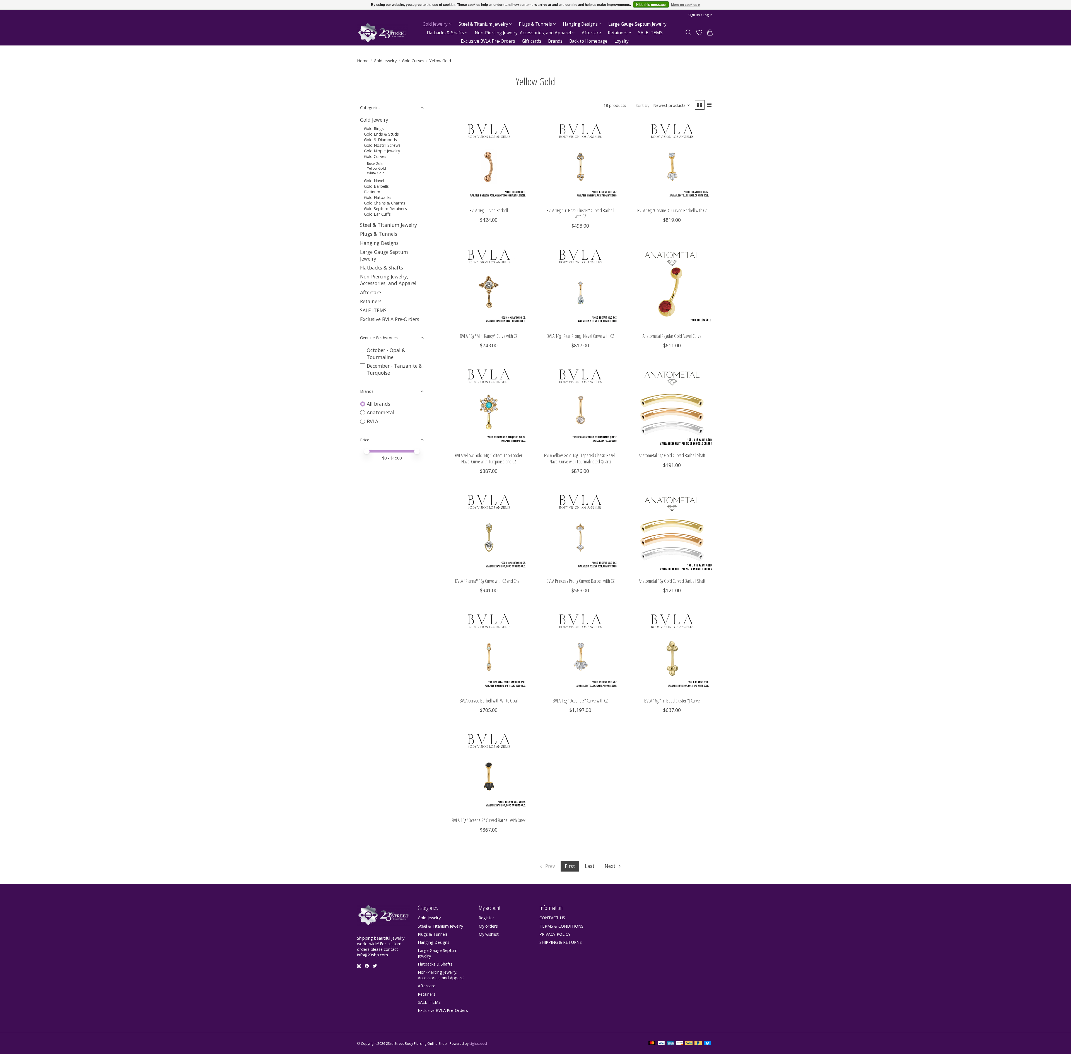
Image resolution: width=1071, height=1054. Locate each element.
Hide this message (651, 5)
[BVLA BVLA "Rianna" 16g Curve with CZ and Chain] (489, 532)
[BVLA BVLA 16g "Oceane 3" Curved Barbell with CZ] (672, 161)
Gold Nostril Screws (382, 145)
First (570, 866)
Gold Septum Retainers (385, 208)
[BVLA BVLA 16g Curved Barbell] (489, 161)
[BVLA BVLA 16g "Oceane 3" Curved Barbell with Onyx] (489, 771)
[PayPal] (689, 1043)
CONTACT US (552, 917)
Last (590, 866)
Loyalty (621, 41)
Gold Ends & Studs (381, 134)
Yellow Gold (376, 168)
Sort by (642, 105)
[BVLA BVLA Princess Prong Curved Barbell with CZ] (580, 532)
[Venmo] (707, 1043)
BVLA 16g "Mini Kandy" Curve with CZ (488, 336)
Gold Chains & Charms (384, 203)
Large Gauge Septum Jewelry (637, 24)
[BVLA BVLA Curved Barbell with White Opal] (489, 651)
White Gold (376, 173)
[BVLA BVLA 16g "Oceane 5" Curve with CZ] (580, 651)
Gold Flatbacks (377, 197)
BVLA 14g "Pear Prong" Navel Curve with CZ (580, 336)
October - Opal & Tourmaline (386, 353)
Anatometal (380, 412)
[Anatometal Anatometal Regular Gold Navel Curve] (672, 286)
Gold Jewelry (385, 60)
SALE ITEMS (650, 33)
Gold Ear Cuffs (377, 214)
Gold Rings (374, 128)
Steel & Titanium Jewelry (388, 225)
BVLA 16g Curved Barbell (488, 210)
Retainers (371, 301)
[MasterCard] (652, 1043)
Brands (555, 41)
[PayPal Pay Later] (698, 1043)
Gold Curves (413, 60)
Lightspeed (478, 1043)
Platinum (372, 191)
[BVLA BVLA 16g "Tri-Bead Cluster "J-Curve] (672, 651)
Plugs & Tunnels (378, 233)
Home (362, 60)
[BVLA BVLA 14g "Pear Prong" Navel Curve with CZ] (580, 286)
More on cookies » (685, 5)
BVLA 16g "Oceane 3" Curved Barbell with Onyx (488, 820)
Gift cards (531, 41)
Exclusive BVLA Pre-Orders (488, 41)
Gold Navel (374, 180)
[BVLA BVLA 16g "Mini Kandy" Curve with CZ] (489, 286)
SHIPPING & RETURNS (560, 942)
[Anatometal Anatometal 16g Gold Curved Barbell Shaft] (672, 532)
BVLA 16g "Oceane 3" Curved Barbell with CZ (672, 210)
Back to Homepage (588, 41)
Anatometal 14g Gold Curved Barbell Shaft (672, 455)
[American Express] (670, 1043)
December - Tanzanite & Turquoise (395, 369)
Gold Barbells (376, 186)
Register (486, 917)
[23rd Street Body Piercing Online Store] (382, 32)
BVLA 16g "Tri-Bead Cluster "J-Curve (672, 700)
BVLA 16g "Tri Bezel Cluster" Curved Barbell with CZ (580, 213)
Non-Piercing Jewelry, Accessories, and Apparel (388, 280)
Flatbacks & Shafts (381, 267)
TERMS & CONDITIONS (561, 926)
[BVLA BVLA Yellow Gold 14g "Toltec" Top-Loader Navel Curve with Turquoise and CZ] (489, 406)
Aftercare (591, 33)
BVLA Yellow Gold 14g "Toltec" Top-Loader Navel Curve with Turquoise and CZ (488, 458)
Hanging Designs (379, 243)
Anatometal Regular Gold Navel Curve (672, 336)
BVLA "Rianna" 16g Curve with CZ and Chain (488, 580)
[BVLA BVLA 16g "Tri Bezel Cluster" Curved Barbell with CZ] (580, 161)
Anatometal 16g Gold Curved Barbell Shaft (672, 580)
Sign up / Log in (700, 15)
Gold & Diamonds (380, 139)
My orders (488, 926)
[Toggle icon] (688, 33)
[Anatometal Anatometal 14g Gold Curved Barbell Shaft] (672, 406)
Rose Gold (375, 163)
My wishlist (489, 934)
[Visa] (661, 1043)
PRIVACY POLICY (555, 934)
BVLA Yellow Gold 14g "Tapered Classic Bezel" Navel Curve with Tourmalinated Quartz (580, 458)
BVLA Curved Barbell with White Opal (489, 700)
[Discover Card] (679, 1043)
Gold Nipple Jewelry (382, 150)
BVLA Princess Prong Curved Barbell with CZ (580, 580)
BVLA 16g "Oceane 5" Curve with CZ (580, 700)
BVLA (372, 421)
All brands (378, 403)
